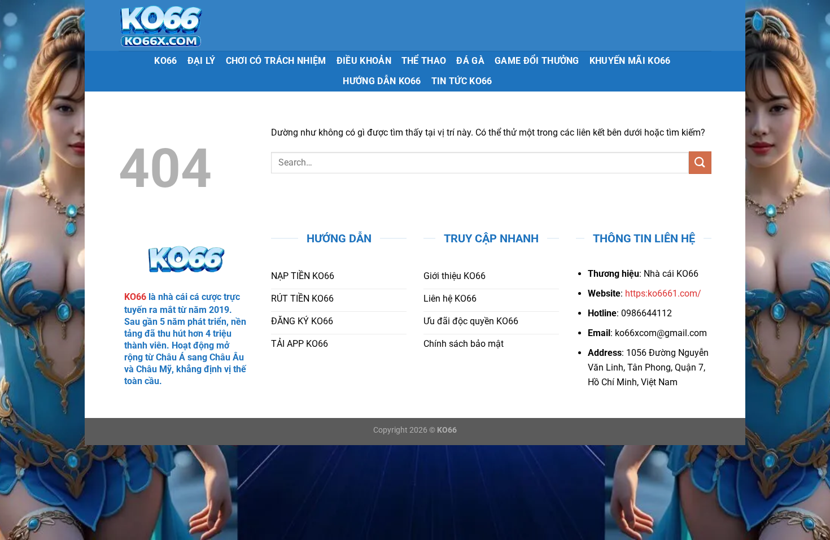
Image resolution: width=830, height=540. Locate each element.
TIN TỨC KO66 (461, 81)
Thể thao (424, 60)
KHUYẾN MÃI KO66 (630, 60)
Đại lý (201, 60)
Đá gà (470, 60)
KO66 (165, 60)
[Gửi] (700, 162)
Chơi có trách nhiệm (276, 60)
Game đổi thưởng (537, 60)
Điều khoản (364, 60)
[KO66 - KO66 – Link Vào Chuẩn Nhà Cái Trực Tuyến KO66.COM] (195, 25)
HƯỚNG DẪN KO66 (382, 81)
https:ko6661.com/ (663, 293)
